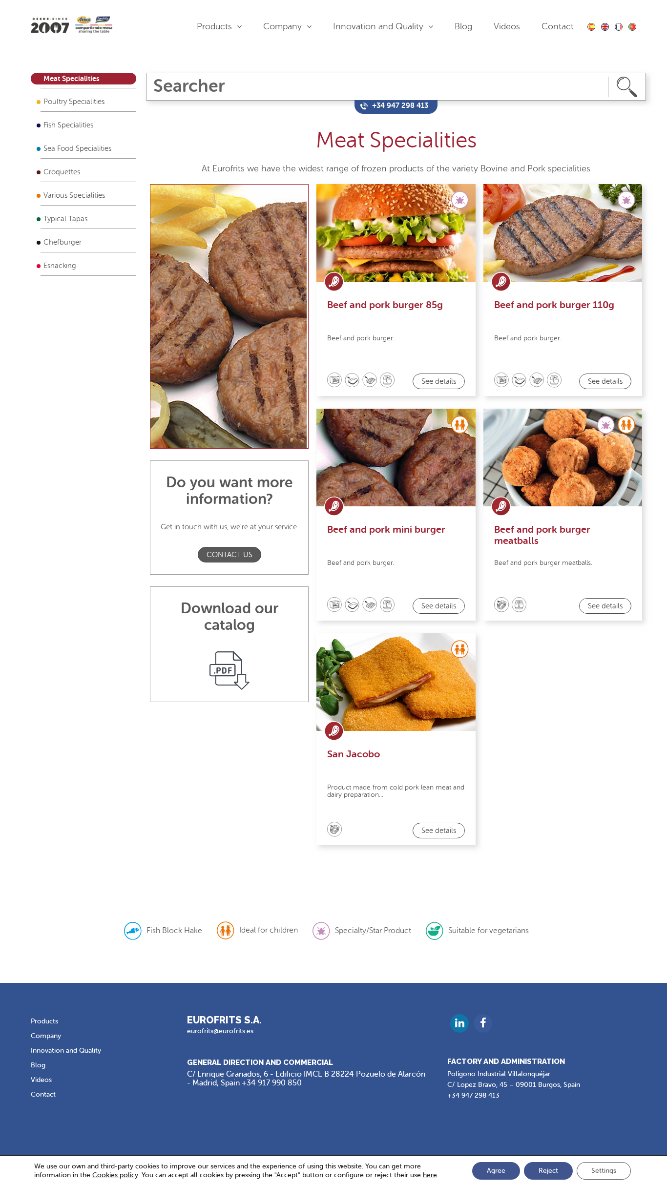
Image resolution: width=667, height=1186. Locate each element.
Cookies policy (115, 1175)
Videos (507, 26)
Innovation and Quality (378, 26)
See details (438, 381)
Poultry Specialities (73, 102)
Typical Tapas (65, 219)
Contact (558, 26)
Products (214, 26)
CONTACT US (229, 555)
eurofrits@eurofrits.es (220, 1031)
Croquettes (61, 172)
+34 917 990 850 (272, 1083)
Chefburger (62, 242)
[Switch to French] (619, 27)
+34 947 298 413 (473, 1095)
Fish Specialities (68, 125)
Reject (548, 1170)
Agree (496, 1170)
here (430, 1175)
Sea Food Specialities (77, 149)
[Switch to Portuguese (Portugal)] (632, 27)
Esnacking (59, 266)
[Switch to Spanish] (591, 27)
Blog (463, 26)
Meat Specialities (71, 78)
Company (282, 26)
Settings (603, 1170)
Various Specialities (74, 195)
